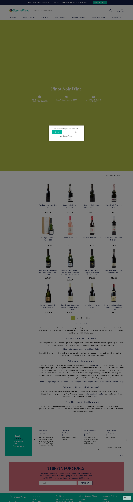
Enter (57, 132)
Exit (76, 132)
